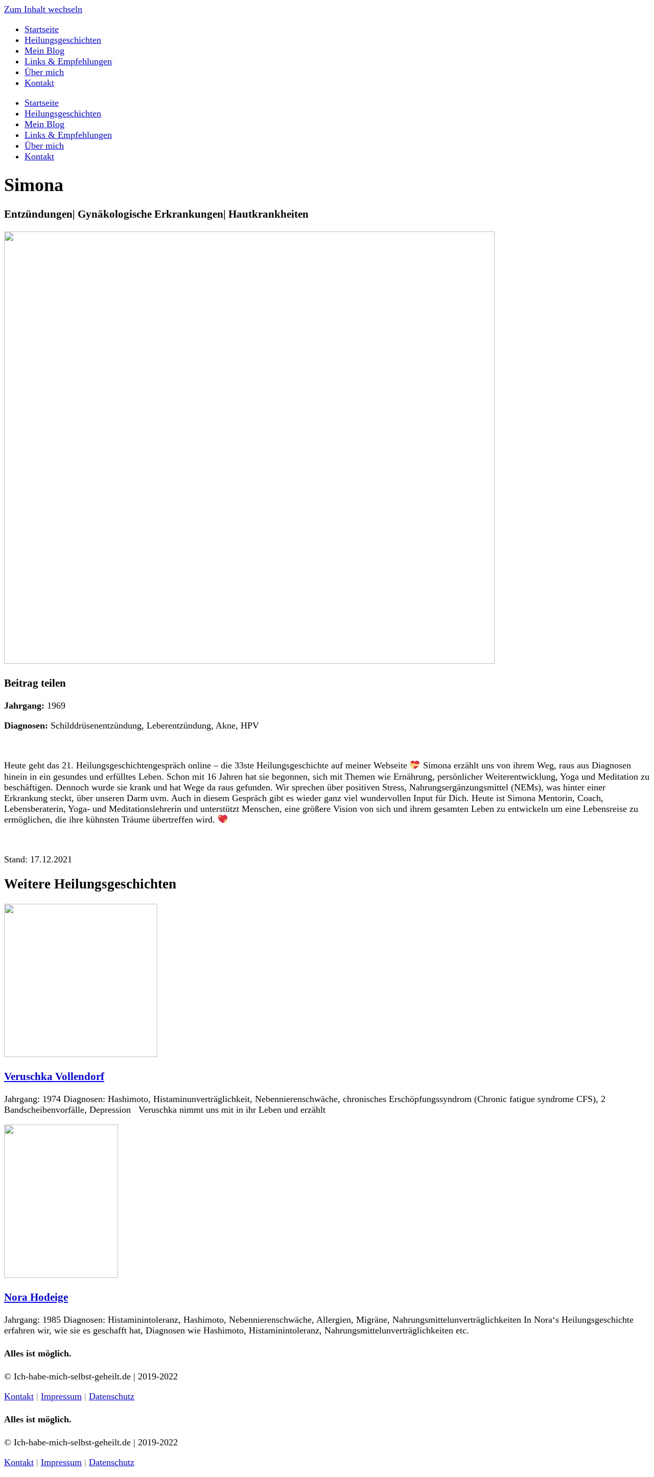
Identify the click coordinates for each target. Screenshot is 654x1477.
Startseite (42, 29)
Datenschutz (111, 1396)
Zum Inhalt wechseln (43, 9)
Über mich (44, 72)
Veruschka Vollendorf (54, 1076)
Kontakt (39, 83)
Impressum (61, 1396)
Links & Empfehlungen (68, 61)
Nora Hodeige (36, 1297)
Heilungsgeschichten (63, 40)
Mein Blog (44, 50)
